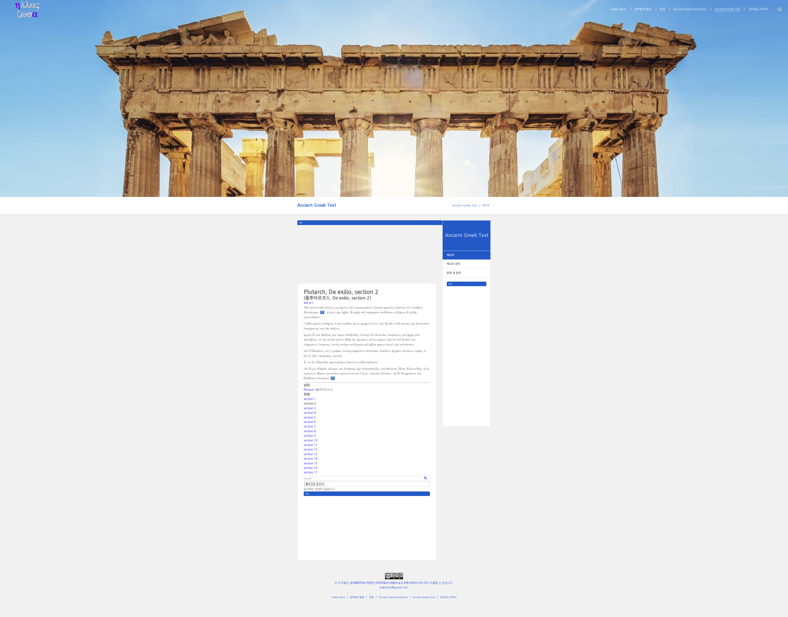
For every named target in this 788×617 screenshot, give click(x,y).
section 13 (310, 454)
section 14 (310, 458)
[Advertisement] (467, 347)
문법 (371, 597)
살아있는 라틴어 (448, 597)
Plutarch (309, 389)
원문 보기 (308, 303)
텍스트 (486, 205)
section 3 (310, 408)
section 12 (310, 449)
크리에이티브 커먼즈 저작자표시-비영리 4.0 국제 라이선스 (384, 583)
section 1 (310, 399)
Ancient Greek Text (316, 205)
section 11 (310, 444)
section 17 (310, 472)
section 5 (310, 417)
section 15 (310, 463)
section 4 (310, 412)
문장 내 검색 (454, 273)
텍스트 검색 (453, 264)
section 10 (310, 440)
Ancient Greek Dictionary (393, 597)
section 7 (310, 426)
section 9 (310, 435)
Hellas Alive (338, 597)
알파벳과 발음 (357, 597)
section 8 (310, 431)
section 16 (310, 467)
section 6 (310, 421)
